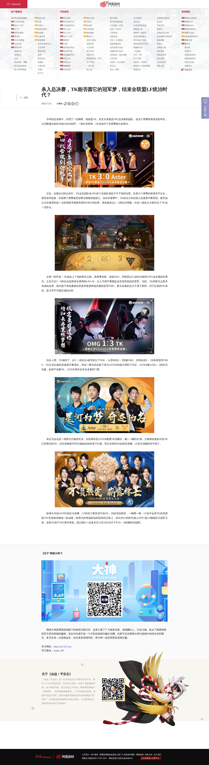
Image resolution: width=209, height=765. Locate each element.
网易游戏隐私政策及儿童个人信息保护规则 (117, 755)
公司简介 (85, 755)
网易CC (188, 51)
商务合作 (148, 755)
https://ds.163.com (62, 646)
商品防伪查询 (190, 54)
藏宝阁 (187, 47)
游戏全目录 (16, 4)
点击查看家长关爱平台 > (151, 758)
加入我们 (157, 755)
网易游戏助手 (190, 58)
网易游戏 (188, 69)
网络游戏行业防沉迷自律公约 (121, 758)
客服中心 (188, 65)
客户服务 (94, 755)
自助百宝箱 (189, 62)
